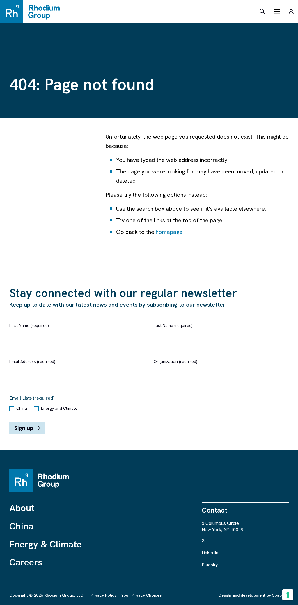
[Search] (262, 12)
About (22, 508)
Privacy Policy (103, 595)
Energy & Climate (45, 544)
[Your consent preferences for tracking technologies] (287, 594)
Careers (25, 562)
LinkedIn (210, 552)
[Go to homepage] (32, 11)
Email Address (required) (32, 361)
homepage (169, 232)
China (21, 408)
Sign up (23, 428)
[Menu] (277, 11)
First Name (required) (29, 325)
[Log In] (291, 11)
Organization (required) (175, 361)
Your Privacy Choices (141, 595)
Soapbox (280, 595)
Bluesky (210, 565)
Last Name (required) (173, 325)
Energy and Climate (59, 408)
